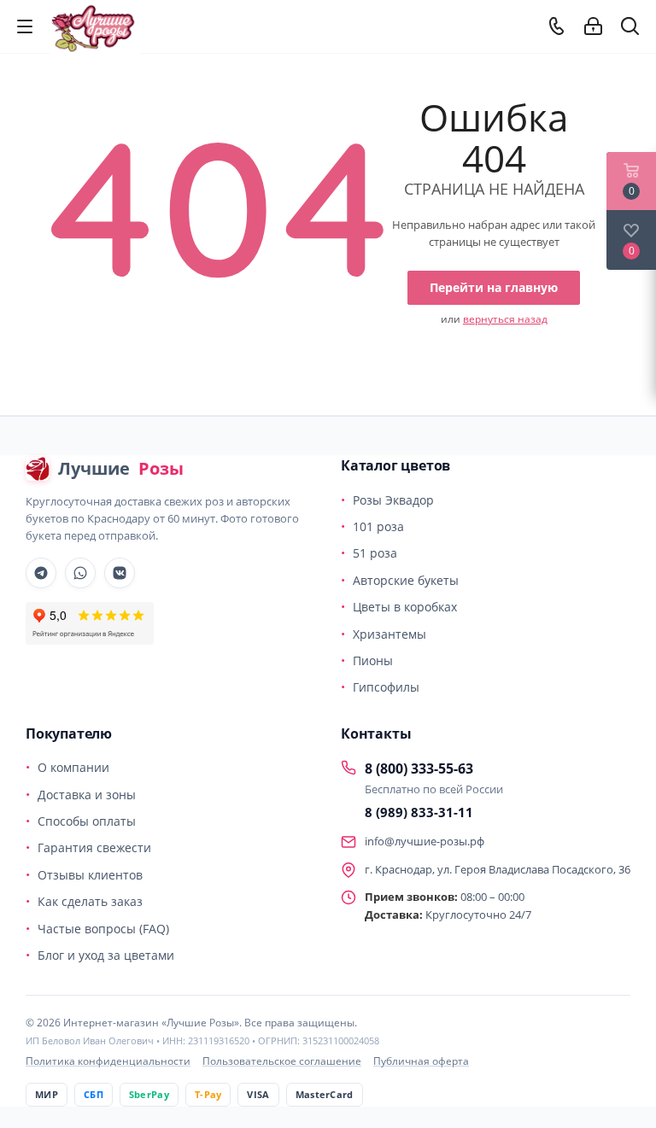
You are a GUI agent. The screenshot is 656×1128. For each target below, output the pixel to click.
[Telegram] (41, 573)
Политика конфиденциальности (108, 1061)
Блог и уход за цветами (106, 955)
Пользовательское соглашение (281, 1061)
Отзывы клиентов (90, 875)
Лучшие (121, 468)
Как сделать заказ (90, 901)
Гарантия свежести (94, 847)
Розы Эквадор (393, 500)
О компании (73, 767)
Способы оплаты (87, 821)
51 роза (375, 553)
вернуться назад (505, 319)
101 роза (378, 526)
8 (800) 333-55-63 (419, 768)
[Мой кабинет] (593, 26)
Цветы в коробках (405, 607)
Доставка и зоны (87, 794)
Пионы (373, 660)
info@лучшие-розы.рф (424, 841)
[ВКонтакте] (119, 573)
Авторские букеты (406, 580)
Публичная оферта (421, 1061)
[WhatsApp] (80, 573)
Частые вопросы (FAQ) (103, 929)
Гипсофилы (386, 687)
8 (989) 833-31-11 (419, 812)
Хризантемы (389, 634)
